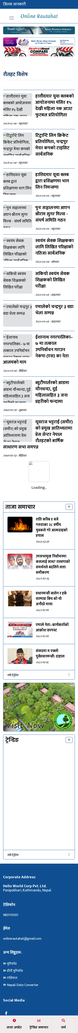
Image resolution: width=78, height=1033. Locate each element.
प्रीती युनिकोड (14, 971)
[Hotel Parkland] (39, 707)
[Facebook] (6, 1013)
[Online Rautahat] (39, 16)
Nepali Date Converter (22, 985)
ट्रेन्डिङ (12, 740)
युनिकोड (11, 964)
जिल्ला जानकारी (14, 4)
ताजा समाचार (20, 507)
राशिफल (11, 978)
